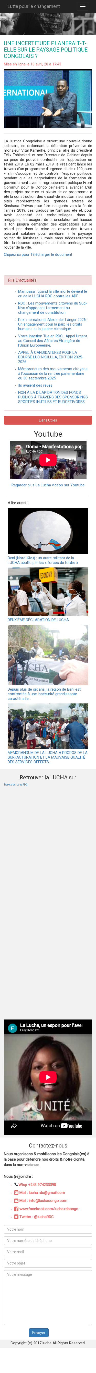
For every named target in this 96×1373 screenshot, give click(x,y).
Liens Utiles (48, 420)
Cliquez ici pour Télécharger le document (38, 254)
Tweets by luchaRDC (16, 784)
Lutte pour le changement (34, 6)
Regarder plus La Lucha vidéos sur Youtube (48, 485)
